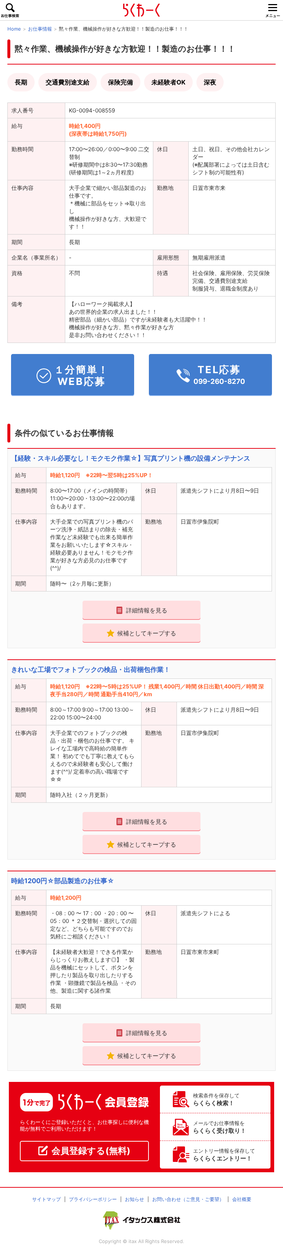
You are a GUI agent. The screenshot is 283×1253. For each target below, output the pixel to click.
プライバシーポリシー (93, 1199)
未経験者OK (168, 82)
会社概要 (241, 1199)
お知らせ (134, 1199)
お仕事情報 (40, 29)
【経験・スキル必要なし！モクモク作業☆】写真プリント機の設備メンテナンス (130, 458)
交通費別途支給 (68, 82)
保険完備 (120, 82)
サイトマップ (46, 1199)
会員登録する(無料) (91, 1150)
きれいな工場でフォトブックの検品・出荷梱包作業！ (90, 669)
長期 (21, 82)
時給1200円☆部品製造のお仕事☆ (62, 881)
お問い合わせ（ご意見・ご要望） (188, 1199)
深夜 (210, 82)
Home (14, 29)
